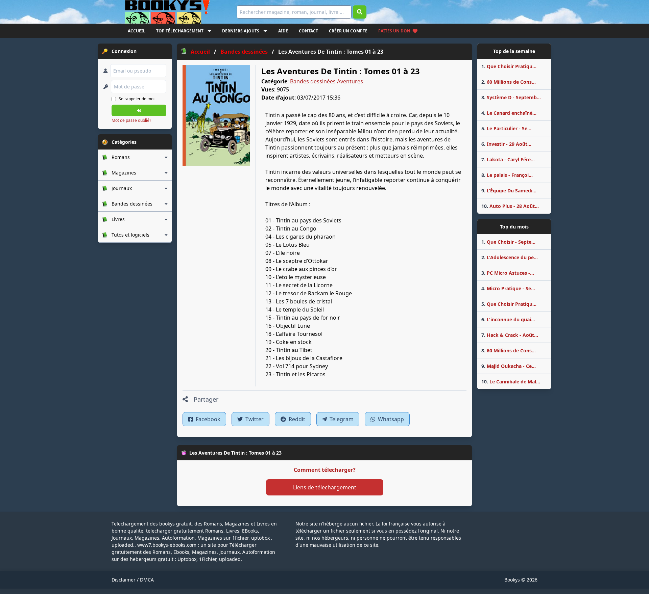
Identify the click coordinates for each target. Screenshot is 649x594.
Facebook (207, 419)
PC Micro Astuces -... (507, 273)
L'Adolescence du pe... (509, 257)
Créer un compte (348, 31)
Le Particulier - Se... (506, 128)
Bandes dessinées (313, 81)
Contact (308, 31)
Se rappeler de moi (136, 99)
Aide (283, 31)
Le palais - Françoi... (507, 175)
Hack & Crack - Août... (509, 335)
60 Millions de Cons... (508, 82)
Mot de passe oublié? (131, 120)
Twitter (254, 419)
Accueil (136, 31)
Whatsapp (390, 419)
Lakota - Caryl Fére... (508, 159)
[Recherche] (359, 12)
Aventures (350, 81)
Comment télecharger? (325, 470)
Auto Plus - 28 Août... (510, 206)
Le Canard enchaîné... (508, 113)
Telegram (341, 419)
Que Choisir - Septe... (508, 242)
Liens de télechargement (324, 487)
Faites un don (394, 31)
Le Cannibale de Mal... (510, 381)
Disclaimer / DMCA (133, 579)
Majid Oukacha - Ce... (508, 366)
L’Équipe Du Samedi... (508, 190)
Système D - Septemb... (511, 97)
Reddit (296, 419)
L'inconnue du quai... (508, 319)
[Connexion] (139, 110)
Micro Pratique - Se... (508, 288)
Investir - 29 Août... (506, 144)
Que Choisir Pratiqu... (508, 66)
